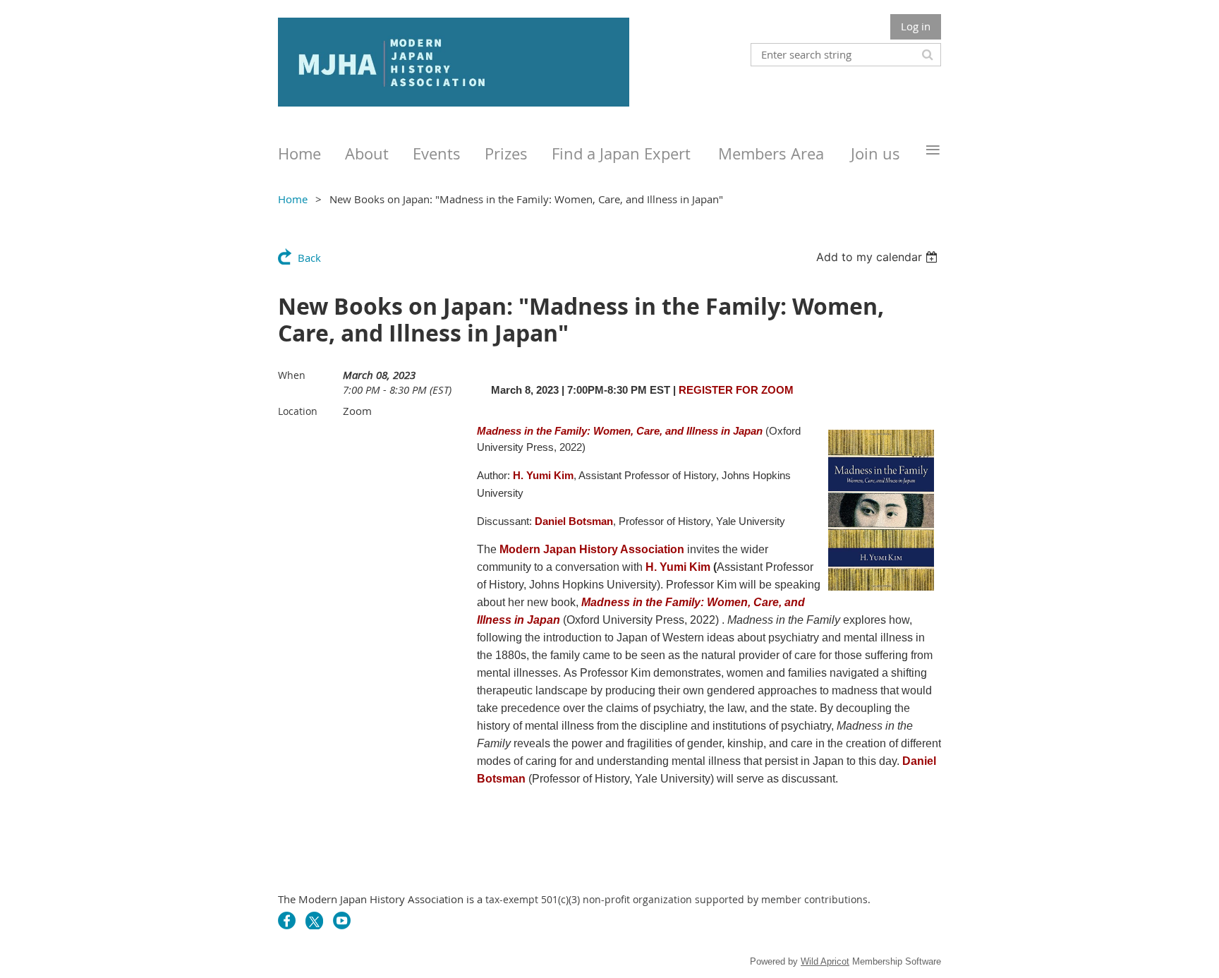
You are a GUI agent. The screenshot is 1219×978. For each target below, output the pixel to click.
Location (297, 411)
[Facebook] (287, 920)
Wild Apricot (825, 961)
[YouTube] (342, 920)
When (291, 375)
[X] (314, 920)
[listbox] (878, 256)
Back (309, 257)
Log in (915, 26)
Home (293, 199)
